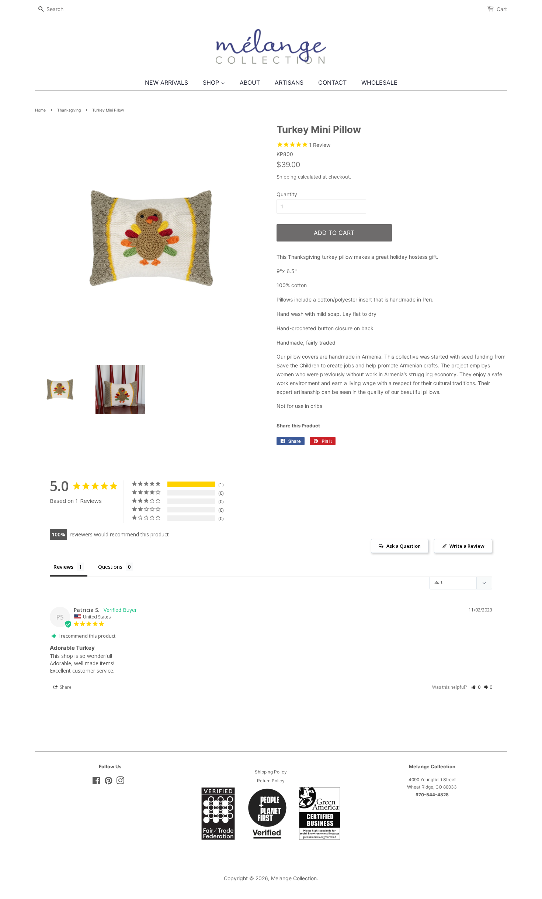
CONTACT (332, 82)
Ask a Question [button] (403, 546)
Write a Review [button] (466, 546)
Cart (502, 9)
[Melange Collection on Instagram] (120, 782)
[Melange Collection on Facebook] (96, 782)
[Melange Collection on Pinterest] (108, 782)
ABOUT (250, 82)
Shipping (286, 177)
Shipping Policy (271, 772)
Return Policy (271, 780)
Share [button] (65, 687)
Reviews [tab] (63, 566)
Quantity (287, 194)
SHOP (212, 82)
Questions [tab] (110, 566)
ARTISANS (289, 82)
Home (40, 110)
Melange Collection (294, 878)
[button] (476, 687)
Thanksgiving (69, 110)
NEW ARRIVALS (166, 82)
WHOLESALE (379, 82)
